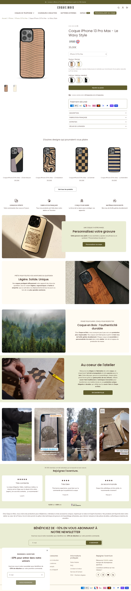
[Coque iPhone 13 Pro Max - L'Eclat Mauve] (17, 160)
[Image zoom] (32, 53)
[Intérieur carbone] (86, 80)
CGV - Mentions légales (78, 575)
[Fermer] (47, 550)
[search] (118, 7)
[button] (98, 87)
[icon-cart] (127, 7)
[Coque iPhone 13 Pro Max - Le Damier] (82, 160)
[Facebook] (98, 575)
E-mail (34, 543)
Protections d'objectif (51, 570)
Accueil (4, 18)
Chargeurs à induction (51, 560)
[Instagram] (103, 575)
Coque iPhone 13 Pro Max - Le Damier (81, 178)
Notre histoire (74, 562)
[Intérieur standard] (72, 80)
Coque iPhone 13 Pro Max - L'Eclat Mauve (17, 178)
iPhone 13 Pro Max (21, 18)
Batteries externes (50, 563)
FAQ (71, 565)
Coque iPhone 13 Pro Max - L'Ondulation (49, 178)
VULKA (105, 560)
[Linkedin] (113, 575)
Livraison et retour (76, 569)
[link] (26, 582)
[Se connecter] (123, 7)
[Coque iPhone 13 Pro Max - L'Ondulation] (49, 160)
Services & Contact (76, 572)
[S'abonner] (42, 574)
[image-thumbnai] (6, 88)
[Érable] (79, 64)
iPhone (11, 18)
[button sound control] (61, 397)
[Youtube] (108, 575)
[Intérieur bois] (79, 80)
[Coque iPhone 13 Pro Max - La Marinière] (114, 160)
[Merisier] (72, 64)
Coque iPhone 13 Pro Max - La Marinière (114, 178)
